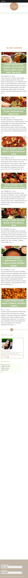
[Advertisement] (14, 30)
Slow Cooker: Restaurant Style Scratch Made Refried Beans (14, 262)
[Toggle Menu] (3, 1)
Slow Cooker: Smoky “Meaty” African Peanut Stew (13, 151)
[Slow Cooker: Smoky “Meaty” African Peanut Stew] (14, 142)
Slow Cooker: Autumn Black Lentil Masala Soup (13, 222)
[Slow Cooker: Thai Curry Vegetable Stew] (14, 178)
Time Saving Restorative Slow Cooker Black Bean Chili (14, 111)
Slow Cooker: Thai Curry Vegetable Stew (13, 186)
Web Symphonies (20, 576)
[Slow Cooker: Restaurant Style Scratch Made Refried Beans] (14, 251)
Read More (4, 357)
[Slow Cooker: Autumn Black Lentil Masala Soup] (14, 213)
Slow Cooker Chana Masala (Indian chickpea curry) (13, 303)
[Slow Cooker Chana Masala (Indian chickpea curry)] (14, 293)
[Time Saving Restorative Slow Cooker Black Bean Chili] (14, 102)
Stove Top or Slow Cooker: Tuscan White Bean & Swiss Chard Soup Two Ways (14, 68)
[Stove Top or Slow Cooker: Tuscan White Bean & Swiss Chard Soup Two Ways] (14, 57)
